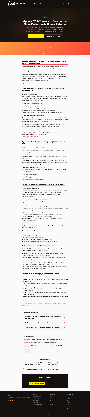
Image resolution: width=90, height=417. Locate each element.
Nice (50, 398)
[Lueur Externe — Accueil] (16, 4)
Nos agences (69, 402)
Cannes (51, 408)
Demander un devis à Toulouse (36, 35)
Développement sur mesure (38, 404)
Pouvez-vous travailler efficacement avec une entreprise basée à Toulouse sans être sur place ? (43, 317)
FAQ (67, 400)
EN (74, 3)
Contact (70, 3)
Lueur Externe (35, 414)
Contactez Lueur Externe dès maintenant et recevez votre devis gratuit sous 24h (41, 301)
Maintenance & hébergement (38, 406)
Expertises (40, 3)
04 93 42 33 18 (12, 400)
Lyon (50, 402)
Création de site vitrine (37, 396)
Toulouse (51, 406)
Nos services (47, 3)
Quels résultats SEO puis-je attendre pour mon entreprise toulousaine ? (42, 327)
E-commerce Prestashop (37, 398)
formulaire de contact (50, 83)
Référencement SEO (36, 400)
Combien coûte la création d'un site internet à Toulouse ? (39, 322)
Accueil (31, 3)
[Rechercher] (81, 4)
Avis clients (53, 3)
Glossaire (65, 3)
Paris (50, 400)
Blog (35, 3)
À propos (59, 3)
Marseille (51, 404)
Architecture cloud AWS (37, 402)
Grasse (51, 396)
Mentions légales (42, 414)
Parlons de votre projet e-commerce (31, 136)
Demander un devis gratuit (53, 36)
